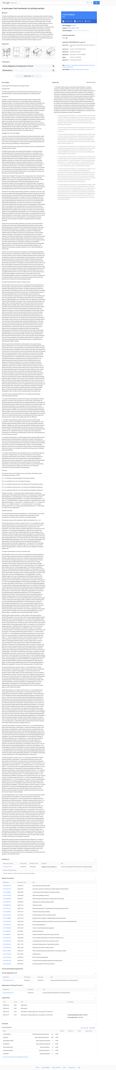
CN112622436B (7, 921)
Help (79, 1067)
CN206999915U (7, 885)
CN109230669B (7, 898)
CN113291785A (7, 954)
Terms (64, 1067)
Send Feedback (46, 1067)
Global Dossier (80, 69)
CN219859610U (7, 941)
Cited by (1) (68, 65)
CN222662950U (7, 963)
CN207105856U (7, 950)
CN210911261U (7, 908)
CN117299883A (7, 918)
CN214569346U (7, 944)
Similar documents (83, 65)
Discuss (86, 69)
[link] (7, 1034)
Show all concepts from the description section (15, 1057)
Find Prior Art (79, 21)
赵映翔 (73, 28)
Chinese (74, 25)
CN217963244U (7, 947)
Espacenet (72, 69)
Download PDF (68, 21)
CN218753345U (7, 937)
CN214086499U (7, 931)
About (37, 1067)
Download (85, 1028)
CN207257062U (7, 957)
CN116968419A (7, 911)
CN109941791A (7, 866)
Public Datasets (56, 1067)
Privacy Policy (71, 1067)
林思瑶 (69, 28)
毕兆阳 (77, 28)
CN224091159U (7, 960)
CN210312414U (7, 889)
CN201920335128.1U (8, 980)
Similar (88, 21)
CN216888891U (7, 934)
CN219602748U (7, 902)
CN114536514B (7, 924)
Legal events (75, 65)
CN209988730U (7, 905)
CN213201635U (7, 915)
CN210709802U (7, 892)
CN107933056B (7, 928)
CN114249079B (7, 895)
